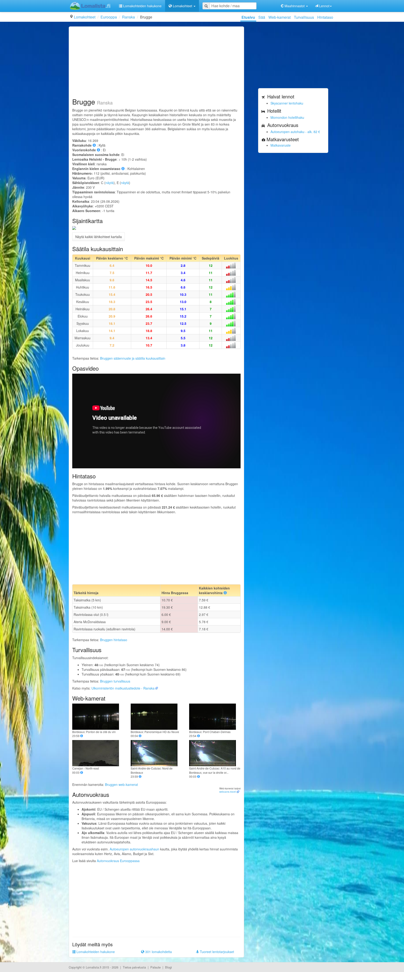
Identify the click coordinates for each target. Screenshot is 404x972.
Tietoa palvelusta (134, 967)
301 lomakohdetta (158, 951)
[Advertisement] (156, 62)
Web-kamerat (279, 17)
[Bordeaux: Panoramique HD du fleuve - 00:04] (156, 717)
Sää (261, 17)
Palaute (155, 967)
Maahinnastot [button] (295, 6)
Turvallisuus (304, 17)
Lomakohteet (84, 17)
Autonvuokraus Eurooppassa (118, 860)
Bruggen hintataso (113, 639)
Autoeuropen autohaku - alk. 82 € (295, 131)
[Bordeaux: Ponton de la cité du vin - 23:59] (98, 717)
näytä (109, 182)
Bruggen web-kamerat (121, 784)
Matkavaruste (281, 145)
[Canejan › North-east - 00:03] (98, 753)
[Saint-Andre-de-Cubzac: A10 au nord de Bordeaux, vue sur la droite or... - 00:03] (215, 753)
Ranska (128, 17)
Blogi (168, 967)
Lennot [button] (323, 6)
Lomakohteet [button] (182, 6)
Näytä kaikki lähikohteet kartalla (98, 236)
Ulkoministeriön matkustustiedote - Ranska (123, 688)
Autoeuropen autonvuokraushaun (134, 849)
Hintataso (325, 17)
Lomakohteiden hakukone (142, 6)
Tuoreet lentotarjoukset (216, 951)
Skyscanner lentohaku (287, 103)
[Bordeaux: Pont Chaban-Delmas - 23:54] (215, 717)
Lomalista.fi (93, 967)
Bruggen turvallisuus (115, 681)
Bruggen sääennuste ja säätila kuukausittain (132, 358)
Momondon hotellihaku (287, 117)
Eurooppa (109, 17)
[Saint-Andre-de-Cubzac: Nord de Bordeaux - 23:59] (156, 753)
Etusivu (248, 17)
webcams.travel (227, 791)
